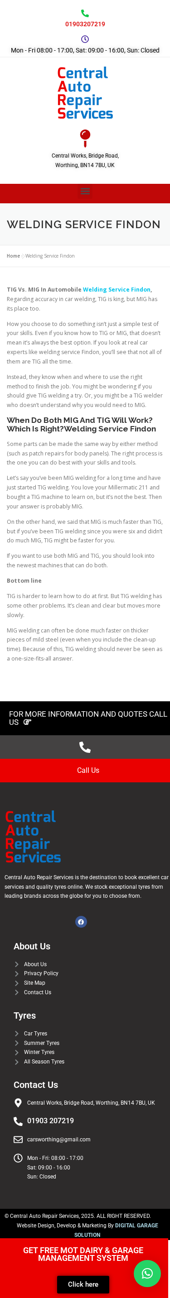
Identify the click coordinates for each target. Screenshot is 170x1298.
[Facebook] (81, 922)
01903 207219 (50, 1120)
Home (13, 256)
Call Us (88, 770)
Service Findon (129, 289)
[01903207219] (85, 13)
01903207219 (85, 24)
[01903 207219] (18, 1121)
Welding (95, 289)
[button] (85, 191)
